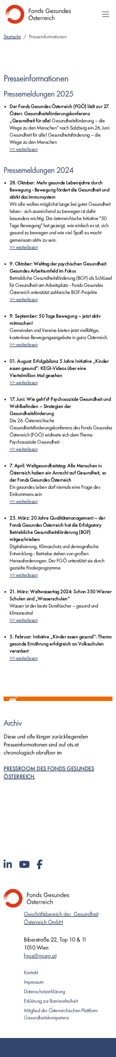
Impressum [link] (34, 982)
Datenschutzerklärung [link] (44, 991)
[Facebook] (40, 865)
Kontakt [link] (31, 972)
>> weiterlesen (23, 149)
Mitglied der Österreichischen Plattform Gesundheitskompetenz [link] (61, 1014)
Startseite (12, 37)
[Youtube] (24, 865)
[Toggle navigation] (105, 14)
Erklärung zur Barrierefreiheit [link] (51, 1001)
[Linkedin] (8, 865)
